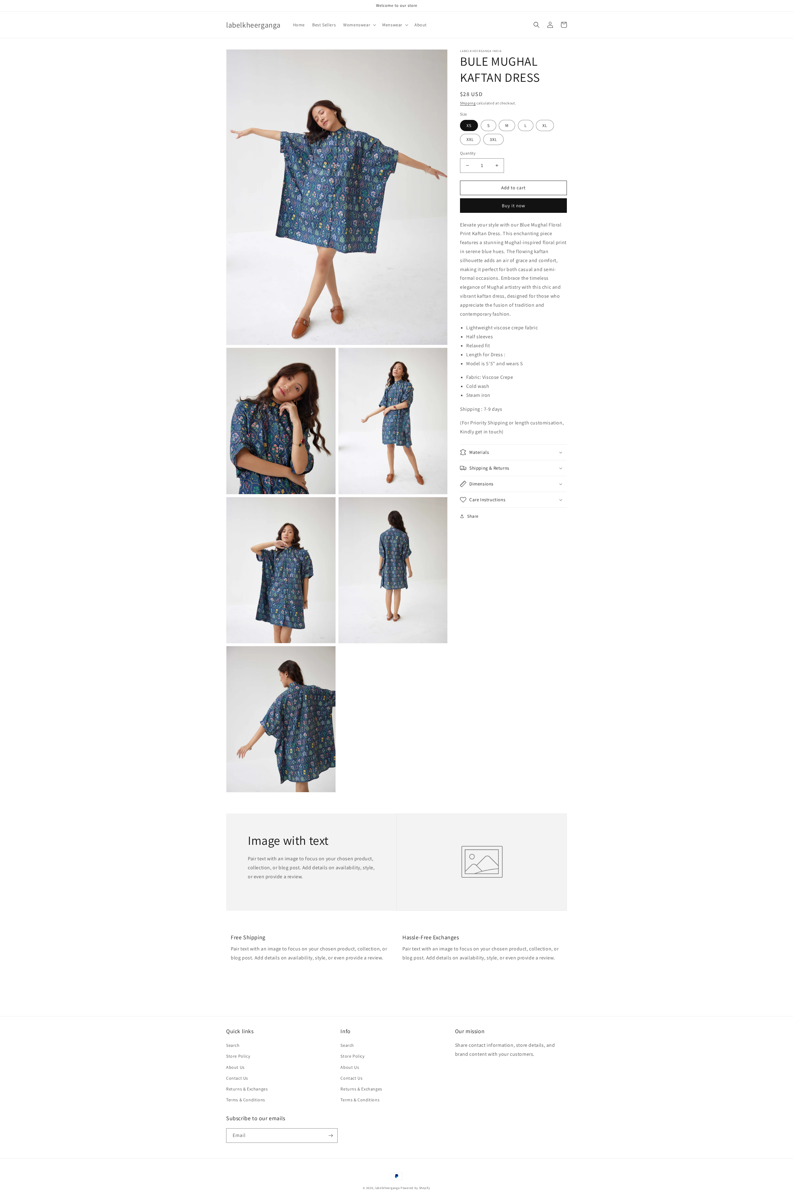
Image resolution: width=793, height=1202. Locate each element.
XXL (470, 139)
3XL (493, 139)
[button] (359, 24)
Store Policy (238, 1056)
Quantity (467, 153)
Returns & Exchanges (247, 1089)
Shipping (468, 103)
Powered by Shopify (415, 1188)
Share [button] (473, 516)
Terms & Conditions (245, 1100)
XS (469, 125)
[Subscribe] (330, 1135)
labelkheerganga (387, 1188)
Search (233, 1045)
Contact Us (237, 1078)
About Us (235, 1067)
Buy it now (513, 205)
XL (544, 125)
